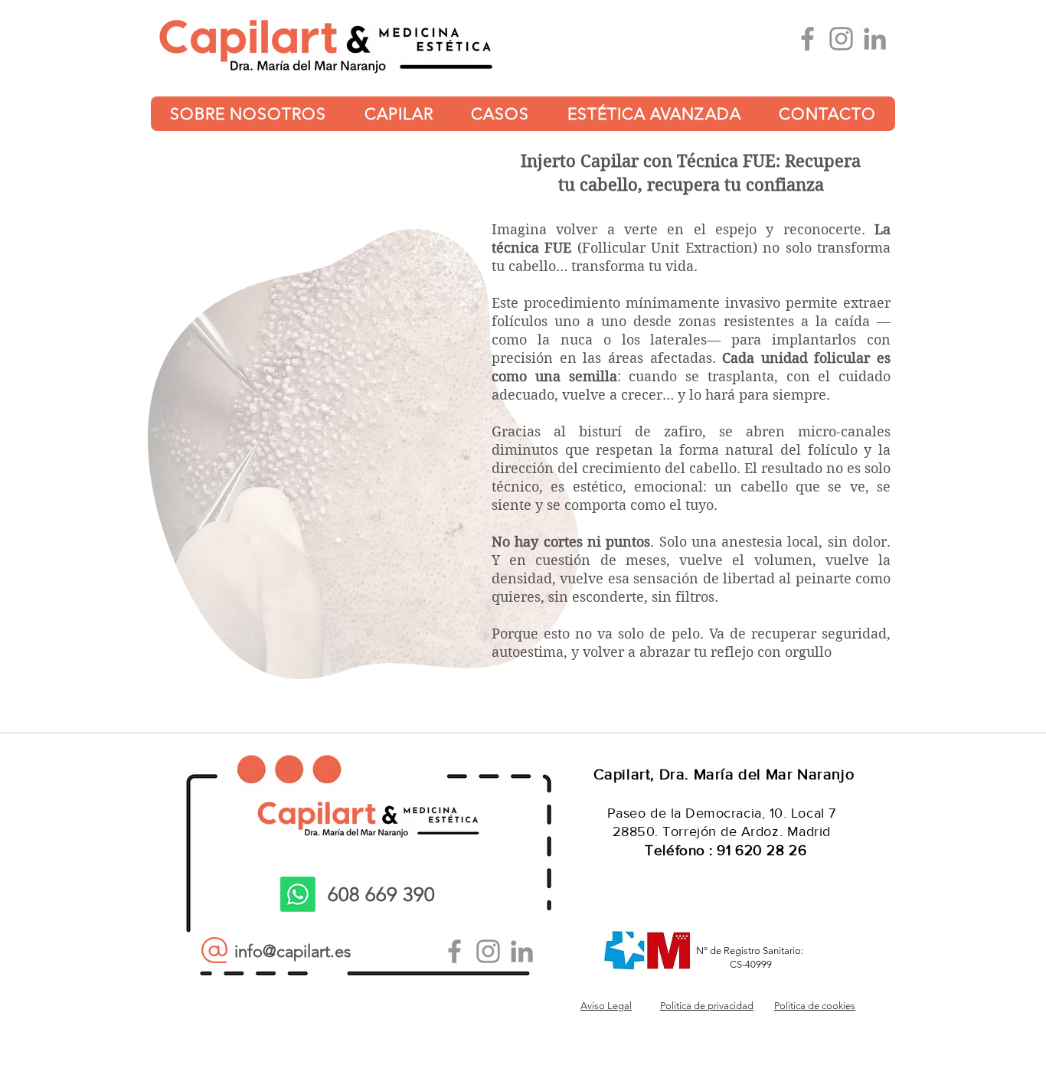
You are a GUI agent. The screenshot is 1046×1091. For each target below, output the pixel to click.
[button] (248, 113)
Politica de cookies (814, 1005)
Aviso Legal (606, 1005)
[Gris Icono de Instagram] (841, 38)
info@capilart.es (292, 951)
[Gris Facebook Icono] (807, 38)
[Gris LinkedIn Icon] (875, 38)
